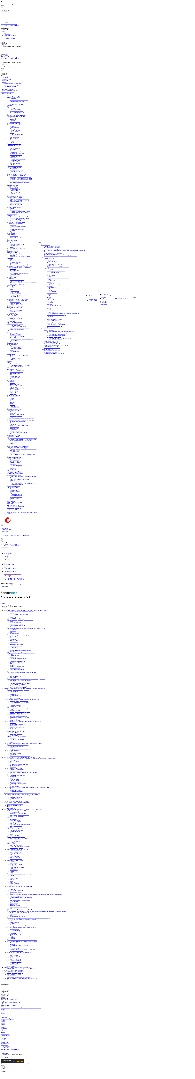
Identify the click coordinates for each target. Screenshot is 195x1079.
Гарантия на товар (5, 1036)
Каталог (3, 1009)
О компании (4, 1017)
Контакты (3, 1025)
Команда (3, 1021)
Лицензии (3, 1027)
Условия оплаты (5, 1034)
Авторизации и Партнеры (7, 1019)
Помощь (3, 1039)
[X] (8, 593)
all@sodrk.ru (5, 44)
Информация (4, 1030)
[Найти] (2, 7)
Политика (3, 1038)
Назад (9, 554)
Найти (2, 1067)
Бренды (3, 1013)
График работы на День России (9, 999)
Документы (4, 1028)
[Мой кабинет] (1, 526)
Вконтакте (6, 48)
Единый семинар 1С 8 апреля (8, 1005)
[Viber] (10, 593)
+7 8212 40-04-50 (5, 22)
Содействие (4, 992)
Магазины (3, 1032)
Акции (2, 1010)
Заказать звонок (11, 581)
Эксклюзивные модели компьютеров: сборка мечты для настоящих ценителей (21, 1008)
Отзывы (3, 1023)
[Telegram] (16, 593)
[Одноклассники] (4, 593)
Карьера (3, 1024)
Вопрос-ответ (4, 1045)
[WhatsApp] (12, 593)
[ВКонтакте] (1, 593)
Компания (3, 1014)
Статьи (2, 1006)
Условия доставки (5, 1035)
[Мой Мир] (6, 593)
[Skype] (14, 593)
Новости (3, 997)
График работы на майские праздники (10, 1002)
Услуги (2, 1012)
